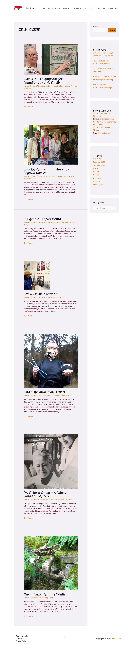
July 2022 (96, 168)
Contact (92, 8)
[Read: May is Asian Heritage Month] (51, 563)
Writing (71, 176)
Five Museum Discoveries (41, 294)
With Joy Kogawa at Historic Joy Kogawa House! (46, 171)
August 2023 (98, 159)
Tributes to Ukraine (105, 133)
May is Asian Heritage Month (44, 594)
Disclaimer (20, 639)
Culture (40, 176)
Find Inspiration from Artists (44, 392)
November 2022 (99, 165)
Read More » (28, 106)
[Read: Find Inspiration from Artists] (51, 361)
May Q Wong (116, 639)
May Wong (97, 113)
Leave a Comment (30, 86)
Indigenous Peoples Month (42, 219)
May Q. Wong (31, 8)
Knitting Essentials (107, 119)
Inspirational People (68, 86)
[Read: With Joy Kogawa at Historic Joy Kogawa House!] (51, 145)
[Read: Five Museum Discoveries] (37, 275)
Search (95, 27)
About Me (66, 8)
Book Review (43, 500)
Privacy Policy (21, 641)
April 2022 (97, 178)
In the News (50, 222)
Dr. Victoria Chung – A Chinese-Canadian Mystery (46, 494)
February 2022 (98, 185)
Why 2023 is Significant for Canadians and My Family (43, 81)
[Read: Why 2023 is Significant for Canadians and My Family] (51, 60)
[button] (59, 8)
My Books (101, 8)
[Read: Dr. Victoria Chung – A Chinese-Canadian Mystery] (51, 461)
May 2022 (96, 175)
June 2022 (96, 172)
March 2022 (97, 182)
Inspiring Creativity (50, 8)
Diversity (55, 86)
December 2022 (99, 162)
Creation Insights (79, 8)
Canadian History (44, 86)
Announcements (113, 8)
